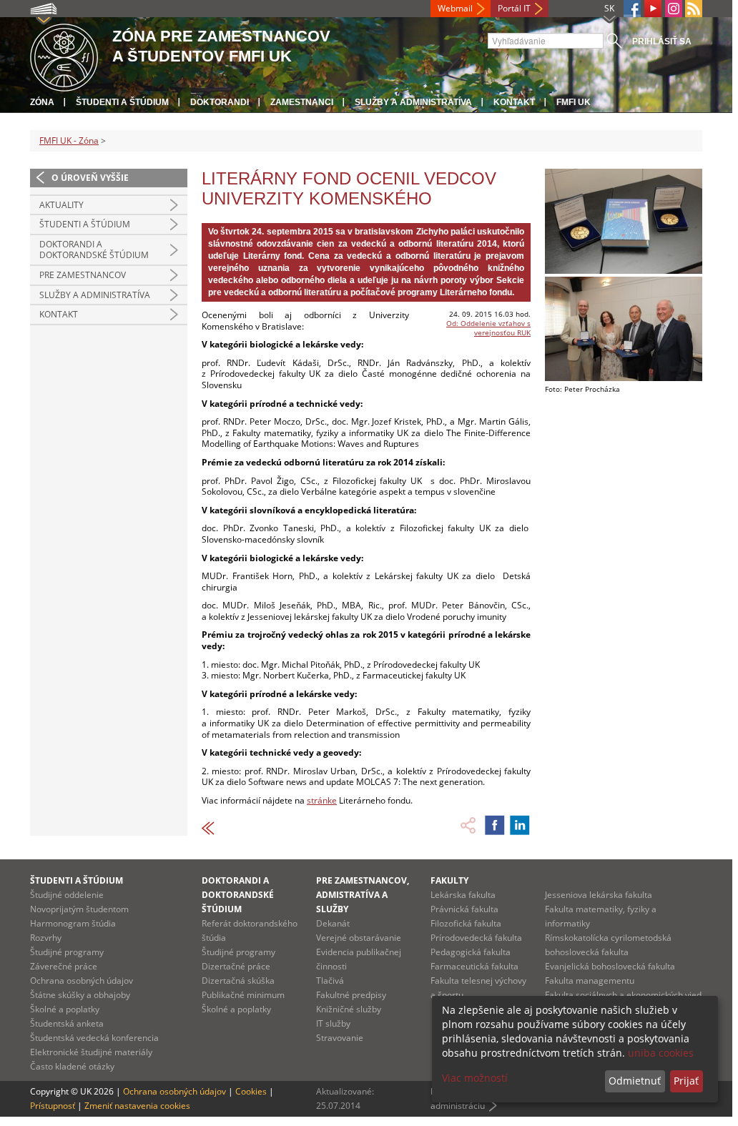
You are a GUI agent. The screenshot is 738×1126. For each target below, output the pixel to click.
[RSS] (693, 8)
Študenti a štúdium (122, 102)
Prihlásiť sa (662, 41)
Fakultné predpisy (351, 995)
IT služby (333, 1023)
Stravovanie (339, 1038)
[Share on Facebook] (495, 825)
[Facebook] (632, 8)
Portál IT (514, 8)
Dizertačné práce (236, 966)
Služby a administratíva (413, 102)
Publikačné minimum (243, 995)
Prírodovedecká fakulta (476, 938)
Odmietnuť (635, 1080)
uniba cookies (661, 1053)
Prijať (686, 1080)
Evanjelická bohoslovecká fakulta (610, 966)
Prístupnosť (52, 1106)
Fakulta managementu (589, 980)
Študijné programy (67, 952)
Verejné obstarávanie (358, 938)
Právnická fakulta (464, 909)
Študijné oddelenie (67, 895)
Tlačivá (330, 980)
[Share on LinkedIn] (520, 825)
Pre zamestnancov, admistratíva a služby (362, 894)
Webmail (455, 8)
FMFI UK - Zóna (69, 140)
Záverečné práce (63, 966)
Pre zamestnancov (82, 275)
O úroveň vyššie (90, 178)
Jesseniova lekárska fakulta (598, 895)
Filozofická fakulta (466, 923)
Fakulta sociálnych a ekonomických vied (623, 995)
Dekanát (333, 923)
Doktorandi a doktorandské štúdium (94, 250)
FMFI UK (573, 102)
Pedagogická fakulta (471, 952)
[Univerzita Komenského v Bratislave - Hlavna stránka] (64, 55)
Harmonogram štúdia (73, 923)
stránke (322, 800)
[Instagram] (673, 8)
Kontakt (514, 102)
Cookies (251, 1091)
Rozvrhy (46, 938)
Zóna (42, 102)
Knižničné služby (348, 1009)
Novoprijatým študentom (79, 909)
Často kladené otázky (72, 1066)
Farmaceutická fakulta (474, 966)
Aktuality (61, 205)
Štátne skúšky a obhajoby (80, 995)
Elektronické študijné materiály (91, 1052)
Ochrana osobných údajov (81, 980)
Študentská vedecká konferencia (94, 1038)
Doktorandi (219, 102)
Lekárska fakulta (463, 895)
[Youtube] (652, 8)
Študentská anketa (67, 1023)
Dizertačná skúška (238, 980)
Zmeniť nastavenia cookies (137, 1106)
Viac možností (475, 1078)
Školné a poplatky (64, 1009)
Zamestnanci (301, 102)
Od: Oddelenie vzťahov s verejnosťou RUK (488, 327)
